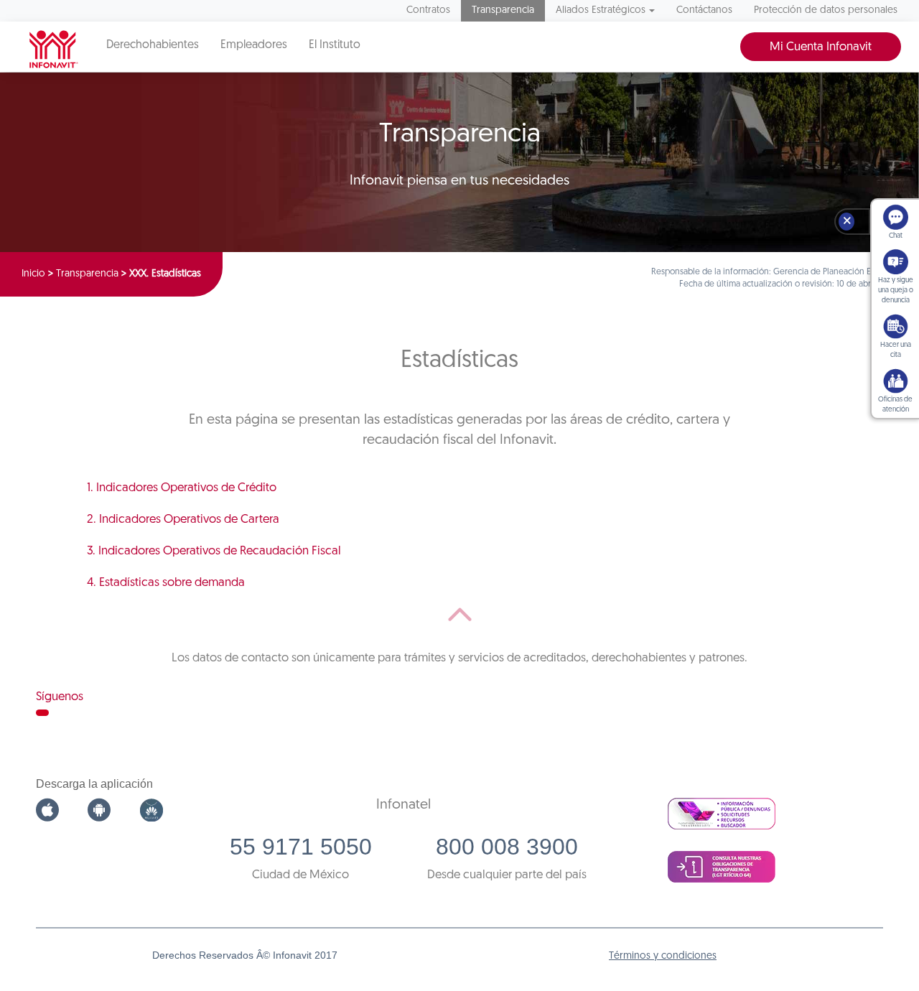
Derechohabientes (152, 45)
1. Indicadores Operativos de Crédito (181, 488)
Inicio (33, 274)
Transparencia (503, 10)
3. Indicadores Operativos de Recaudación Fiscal (214, 551)
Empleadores (253, 45)
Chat (895, 236)
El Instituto (334, 45)
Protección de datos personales (825, 10)
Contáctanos (704, 10)
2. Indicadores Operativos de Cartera (183, 519)
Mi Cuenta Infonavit (821, 47)
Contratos (428, 10)
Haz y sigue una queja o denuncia (895, 290)
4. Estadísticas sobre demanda (166, 583)
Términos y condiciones (663, 956)
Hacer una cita (895, 350)
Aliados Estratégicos (600, 10)
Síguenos (59, 697)
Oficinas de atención (895, 404)
